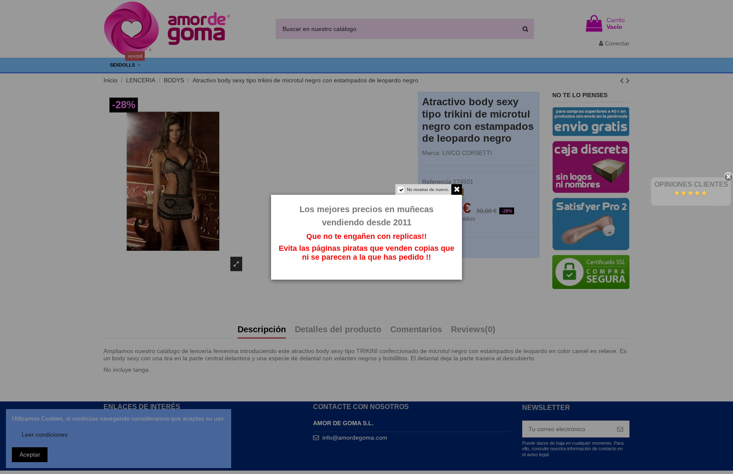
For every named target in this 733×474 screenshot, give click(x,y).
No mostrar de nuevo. (428, 189)
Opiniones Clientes (691, 184)
